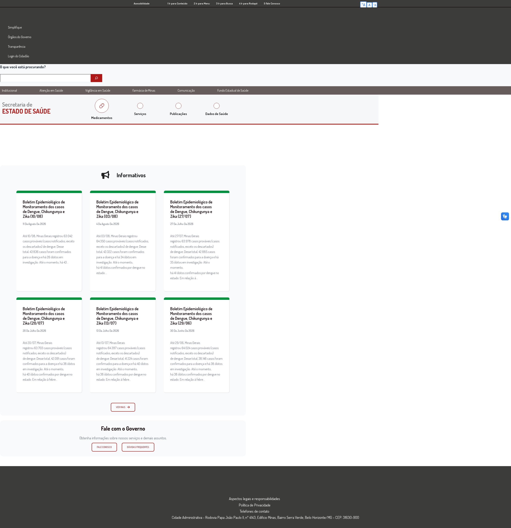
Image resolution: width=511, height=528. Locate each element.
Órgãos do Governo (19, 37)
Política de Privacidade (254, 504)
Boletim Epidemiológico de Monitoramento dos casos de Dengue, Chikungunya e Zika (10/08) (44, 209)
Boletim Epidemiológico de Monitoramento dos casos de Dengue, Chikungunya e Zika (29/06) (191, 316)
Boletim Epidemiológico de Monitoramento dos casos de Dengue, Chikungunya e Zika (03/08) (117, 209)
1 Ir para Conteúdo (177, 3)
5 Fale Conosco (272, 3)
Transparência (16, 47)
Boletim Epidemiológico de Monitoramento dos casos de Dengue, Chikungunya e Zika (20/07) (44, 316)
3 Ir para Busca (224, 3)
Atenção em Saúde (51, 90)
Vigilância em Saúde (97, 90)
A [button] (363, 4)
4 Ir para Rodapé (248, 3)
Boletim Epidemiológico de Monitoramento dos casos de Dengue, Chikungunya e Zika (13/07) (117, 316)
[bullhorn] (105, 175)
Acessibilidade (142, 3)
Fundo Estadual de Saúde (232, 90)
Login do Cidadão (18, 56)
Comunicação (186, 90)
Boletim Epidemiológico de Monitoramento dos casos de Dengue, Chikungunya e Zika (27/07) (191, 209)
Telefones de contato (254, 511)
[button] (123, 407)
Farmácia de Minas (144, 90)
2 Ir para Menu (202, 3)
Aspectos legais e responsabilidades (254, 498)
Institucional (9, 90)
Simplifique (15, 27)
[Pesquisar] (96, 78)
